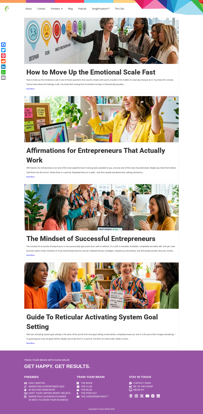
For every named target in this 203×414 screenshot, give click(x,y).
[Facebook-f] (131, 396)
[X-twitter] (141, 396)
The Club (119, 8)
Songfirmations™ (101, 8)
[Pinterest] (153, 396)
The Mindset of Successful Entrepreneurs (90, 239)
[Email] (3, 77)
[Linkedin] (158, 396)
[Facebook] (3, 44)
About (28, 8)
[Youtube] (147, 396)
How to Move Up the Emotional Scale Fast (90, 72)
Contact (41, 8)
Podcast (82, 8)
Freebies (55, 8)
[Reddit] (3, 61)
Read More (30, 89)
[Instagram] (136, 396)
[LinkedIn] (3, 66)
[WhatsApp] (3, 72)
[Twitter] (3, 50)
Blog (70, 8)
